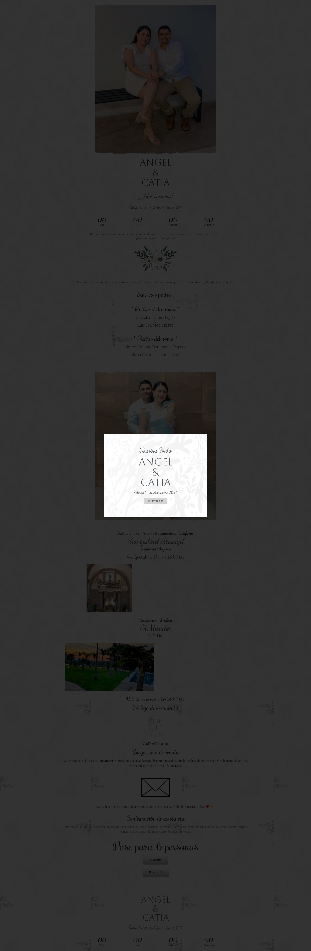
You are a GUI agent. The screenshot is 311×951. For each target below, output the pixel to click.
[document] (155, 475)
